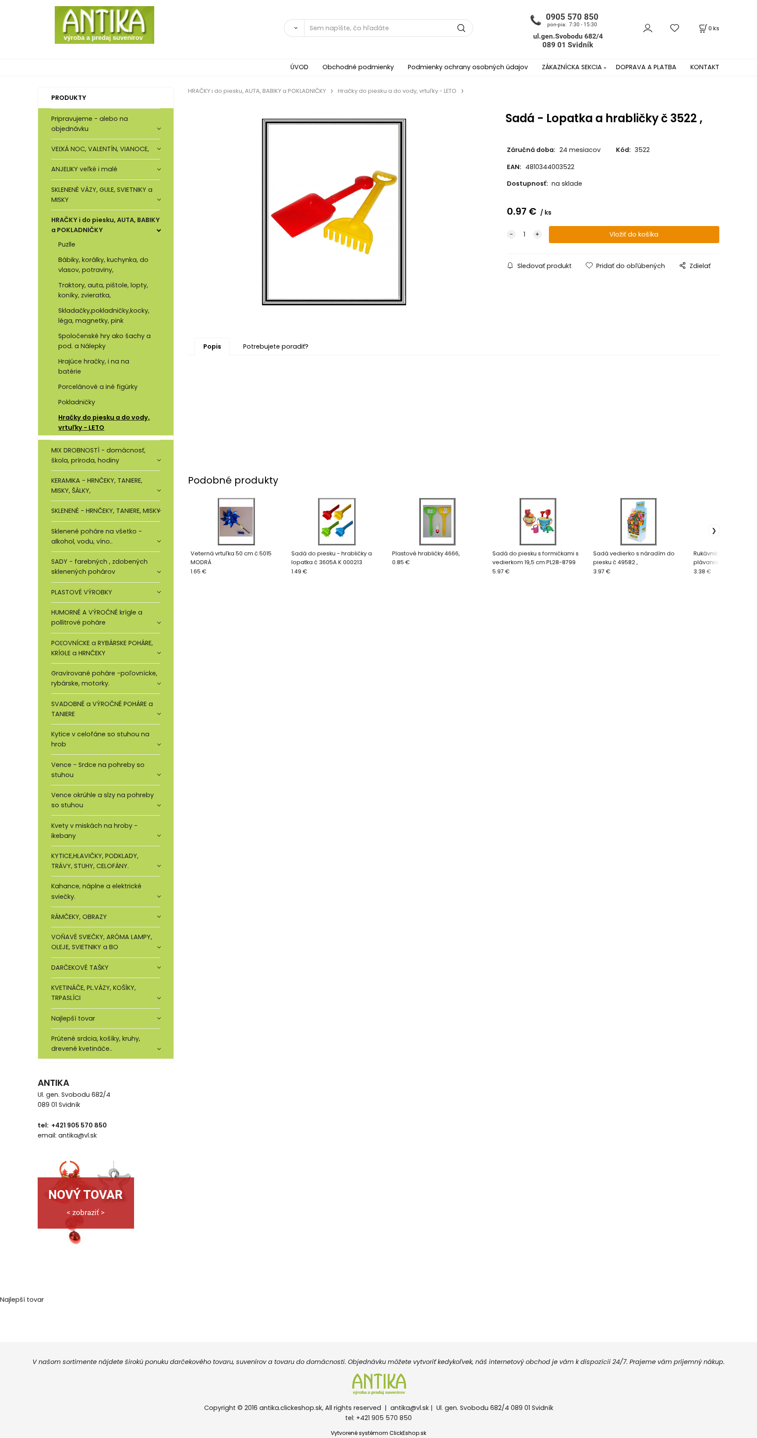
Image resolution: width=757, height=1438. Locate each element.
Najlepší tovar (73, 1018)
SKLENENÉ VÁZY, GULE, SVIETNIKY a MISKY (101, 194)
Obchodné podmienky (358, 67)
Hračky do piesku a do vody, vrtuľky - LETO (104, 422)
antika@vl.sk (409, 1407)
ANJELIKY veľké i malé (84, 169)
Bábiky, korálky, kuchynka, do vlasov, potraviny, (103, 264)
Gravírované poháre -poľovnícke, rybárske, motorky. (104, 678)
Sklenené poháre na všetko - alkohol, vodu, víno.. (96, 536)
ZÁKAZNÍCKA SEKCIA (572, 67)
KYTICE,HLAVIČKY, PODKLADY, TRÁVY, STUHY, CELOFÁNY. (94, 860)
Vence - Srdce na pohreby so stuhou (98, 769)
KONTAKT (704, 67)
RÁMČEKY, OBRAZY (79, 916)
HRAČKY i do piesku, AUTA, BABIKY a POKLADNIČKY (105, 225)
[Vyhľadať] (294, 28)
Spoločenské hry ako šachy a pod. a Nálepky (104, 341)
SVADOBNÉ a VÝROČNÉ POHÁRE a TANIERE (102, 709)
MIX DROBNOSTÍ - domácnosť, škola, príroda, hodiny (98, 455)
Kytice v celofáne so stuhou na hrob (100, 739)
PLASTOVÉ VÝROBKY (81, 592)
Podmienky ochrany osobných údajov (468, 67)
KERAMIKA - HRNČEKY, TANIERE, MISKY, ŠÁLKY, (96, 485)
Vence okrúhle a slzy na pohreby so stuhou (102, 800)
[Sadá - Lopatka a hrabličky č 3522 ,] (334, 212)
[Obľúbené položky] (675, 27)
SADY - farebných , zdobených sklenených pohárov (99, 566)
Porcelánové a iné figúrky (98, 386)
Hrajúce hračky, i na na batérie (93, 366)
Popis (212, 346)
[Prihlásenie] (648, 27)
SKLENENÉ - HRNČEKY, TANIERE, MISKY (105, 510)
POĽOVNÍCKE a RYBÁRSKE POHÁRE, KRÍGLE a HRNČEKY (102, 648)
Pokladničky (76, 402)
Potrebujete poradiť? (275, 346)
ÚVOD (299, 67)
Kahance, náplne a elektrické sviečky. (96, 891)
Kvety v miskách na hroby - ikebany (94, 830)
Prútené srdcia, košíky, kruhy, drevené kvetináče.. (95, 1043)
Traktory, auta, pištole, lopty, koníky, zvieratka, (103, 290)
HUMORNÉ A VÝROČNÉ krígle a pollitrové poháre (96, 617)
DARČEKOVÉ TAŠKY (80, 967)
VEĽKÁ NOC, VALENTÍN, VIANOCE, (100, 149)
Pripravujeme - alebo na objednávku (89, 123)
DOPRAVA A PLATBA (646, 67)
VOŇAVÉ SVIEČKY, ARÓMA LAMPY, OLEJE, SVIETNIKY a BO (101, 942)
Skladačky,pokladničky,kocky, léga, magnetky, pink (103, 315)
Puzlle (66, 244)
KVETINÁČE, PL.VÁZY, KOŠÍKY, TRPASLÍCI (93, 992)
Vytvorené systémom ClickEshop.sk (378, 1433)
